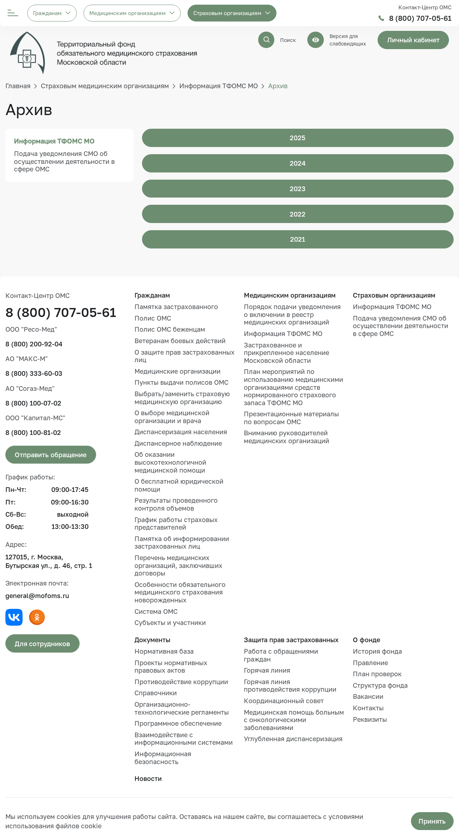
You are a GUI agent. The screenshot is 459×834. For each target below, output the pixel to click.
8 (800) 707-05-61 (420, 18)
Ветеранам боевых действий (180, 341)
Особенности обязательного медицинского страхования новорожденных (180, 592)
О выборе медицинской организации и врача (171, 417)
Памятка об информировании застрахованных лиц (181, 542)
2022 (298, 214)
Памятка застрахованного (176, 307)
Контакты (368, 708)
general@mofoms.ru (37, 596)
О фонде (366, 640)
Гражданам (47, 13)
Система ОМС (156, 611)
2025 (298, 138)
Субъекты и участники (170, 622)
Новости (148, 778)
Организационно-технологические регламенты (181, 708)
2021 (297, 239)
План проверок (377, 674)
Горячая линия (267, 670)
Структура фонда (380, 685)
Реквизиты (370, 719)
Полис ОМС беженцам (169, 329)
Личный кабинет (413, 40)
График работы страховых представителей (176, 523)
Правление (370, 663)
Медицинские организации (177, 371)
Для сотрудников (42, 644)
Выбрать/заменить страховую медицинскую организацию (182, 398)
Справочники (155, 693)
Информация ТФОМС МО (54, 141)
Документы (152, 640)
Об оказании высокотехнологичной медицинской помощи (170, 462)
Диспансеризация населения (180, 432)
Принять (432, 821)
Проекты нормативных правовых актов (170, 666)
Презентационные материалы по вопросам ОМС (291, 418)
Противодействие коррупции (181, 682)
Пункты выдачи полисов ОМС (181, 382)
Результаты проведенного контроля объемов (176, 504)
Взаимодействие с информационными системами (183, 739)
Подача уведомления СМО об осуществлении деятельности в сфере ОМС (64, 161)
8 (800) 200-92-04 (33, 344)
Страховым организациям (227, 13)
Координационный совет (284, 701)
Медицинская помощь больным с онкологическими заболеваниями (294, 719)
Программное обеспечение (178, 723)
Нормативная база (164, 651)
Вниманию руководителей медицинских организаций (286, 437)
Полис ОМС (152, 318)
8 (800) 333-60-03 (33, 373)
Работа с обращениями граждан (281, 655)
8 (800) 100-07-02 (33, 403)
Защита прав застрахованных (291, 640)
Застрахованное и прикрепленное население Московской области (286, 352)
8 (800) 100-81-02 (33, 432)
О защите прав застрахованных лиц (184, 356)
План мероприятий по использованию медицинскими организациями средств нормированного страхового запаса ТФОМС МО (293, 387)
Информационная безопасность (162, 758)
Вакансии (368, 696)
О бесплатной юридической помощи (178, 485)
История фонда (377, 651)
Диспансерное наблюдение (178, 443)
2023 (298, 189)
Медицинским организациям (127, 13)
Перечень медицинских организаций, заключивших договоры (178, 565)
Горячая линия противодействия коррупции (290, 685)
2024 (298, 163)
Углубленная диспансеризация (293, 739)
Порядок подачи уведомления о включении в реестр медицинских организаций (292, 314)
